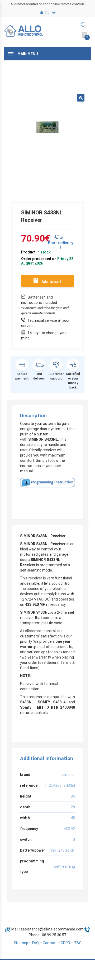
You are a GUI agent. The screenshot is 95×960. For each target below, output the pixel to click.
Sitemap (21, 943)
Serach (84, 25)
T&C (78, 943)
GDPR (65, 943)
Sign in (49, 12)
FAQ (35, 943)
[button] (80, 98)
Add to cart (51, 282)
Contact (50, 943)
